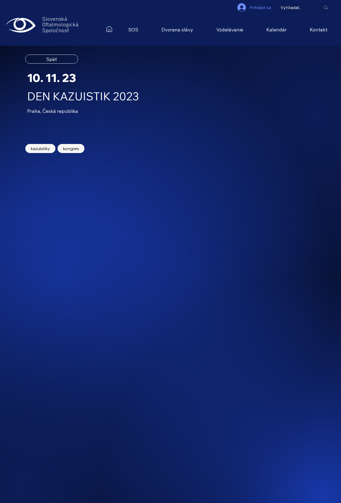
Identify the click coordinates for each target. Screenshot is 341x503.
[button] (133, 29)
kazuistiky (40, 148)
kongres (71, 148)
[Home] (109, 29)
